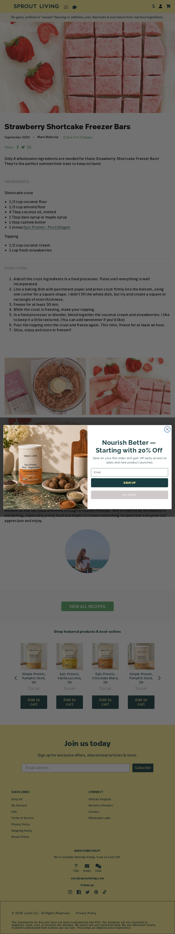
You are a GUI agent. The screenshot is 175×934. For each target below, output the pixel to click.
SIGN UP (129, 482)
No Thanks (129, 494)
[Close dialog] (167, 429)
